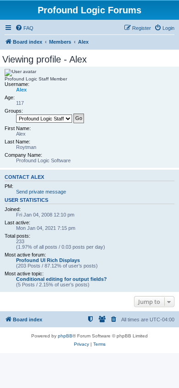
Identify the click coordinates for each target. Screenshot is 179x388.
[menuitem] (24, 28)
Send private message (41, 191)
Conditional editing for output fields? (61, 279)
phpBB (65, 335)
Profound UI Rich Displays (48, 260)
